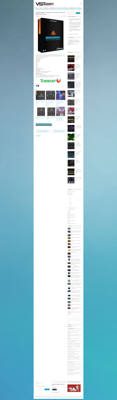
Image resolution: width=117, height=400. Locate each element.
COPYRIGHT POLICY (38, 383)
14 (75, 318)
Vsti (51, 125)
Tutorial (70, 221)
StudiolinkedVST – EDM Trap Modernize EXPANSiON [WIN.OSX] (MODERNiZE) (60, 118)
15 (77, 318)
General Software (71, 215)
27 (73, 320)
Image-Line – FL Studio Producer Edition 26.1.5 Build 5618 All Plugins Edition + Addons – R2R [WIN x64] (75, 259)
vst (49, 125)
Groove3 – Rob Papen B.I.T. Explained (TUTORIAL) (78, 109)
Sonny (68, 366)
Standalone (71, 203)
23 (79, 319)
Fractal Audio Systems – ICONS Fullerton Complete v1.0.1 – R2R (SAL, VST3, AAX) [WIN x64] (74, 335)
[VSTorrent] (45, 5)
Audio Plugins (71, 194)
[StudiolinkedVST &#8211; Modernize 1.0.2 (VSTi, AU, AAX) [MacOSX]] (50, 111)
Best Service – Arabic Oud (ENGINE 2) (75, 344)
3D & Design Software (71, 191)
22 (77, 319)
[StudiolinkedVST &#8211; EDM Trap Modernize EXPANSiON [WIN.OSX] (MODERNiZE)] (60, 111)
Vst (70, 204)
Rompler (47, 125)
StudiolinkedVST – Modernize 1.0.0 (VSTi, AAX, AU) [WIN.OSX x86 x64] (40, 102)
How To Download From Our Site (40, 386)
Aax (70, 195)
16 (79, 318)
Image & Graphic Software (72, 217)
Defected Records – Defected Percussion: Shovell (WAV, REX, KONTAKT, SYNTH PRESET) (78, 66)
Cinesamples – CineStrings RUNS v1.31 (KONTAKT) (77, 161)
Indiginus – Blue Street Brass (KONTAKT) (75, 343)
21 (75, 319)
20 (73, 319)
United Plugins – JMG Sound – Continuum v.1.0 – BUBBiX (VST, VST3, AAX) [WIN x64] (76, 263)
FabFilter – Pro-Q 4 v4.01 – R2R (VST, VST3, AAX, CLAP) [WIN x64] (78, 126)
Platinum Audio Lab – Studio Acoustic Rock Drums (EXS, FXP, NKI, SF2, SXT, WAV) (76, 232)
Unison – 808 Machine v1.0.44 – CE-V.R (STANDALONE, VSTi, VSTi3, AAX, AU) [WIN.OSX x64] (78, 75)
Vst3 (70, 206)
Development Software (72, 214)
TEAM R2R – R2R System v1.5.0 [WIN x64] (75, 366)
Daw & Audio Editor (71, 209)
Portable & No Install (71, 220)
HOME (36, 381)
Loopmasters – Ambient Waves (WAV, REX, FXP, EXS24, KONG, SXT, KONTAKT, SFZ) (76, 308)
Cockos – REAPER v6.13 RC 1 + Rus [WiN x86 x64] (78, 91)
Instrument (37, 125)
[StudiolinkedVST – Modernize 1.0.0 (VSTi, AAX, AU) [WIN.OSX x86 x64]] (40, 95)
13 (73, 318)
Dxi (70, 198)
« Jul (68, 322)
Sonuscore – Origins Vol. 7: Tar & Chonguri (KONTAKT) (78, 117)
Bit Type (70, 212)
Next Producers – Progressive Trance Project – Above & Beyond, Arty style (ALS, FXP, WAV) (76, 250)
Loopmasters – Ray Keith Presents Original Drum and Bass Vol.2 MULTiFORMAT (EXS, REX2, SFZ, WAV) (76, 299)
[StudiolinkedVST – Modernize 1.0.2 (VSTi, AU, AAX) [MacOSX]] (40, 111)
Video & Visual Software (72, 223)
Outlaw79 (69, 369)
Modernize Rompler (42, 125)
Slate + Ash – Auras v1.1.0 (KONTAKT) (75, 330)
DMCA (36, 384)
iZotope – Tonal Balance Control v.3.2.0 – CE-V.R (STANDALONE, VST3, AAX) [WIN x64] (76, 267)
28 (75, 320)
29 (77, 320)
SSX (70, 201)
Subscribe (54, 389)
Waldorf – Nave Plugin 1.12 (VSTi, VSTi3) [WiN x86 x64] (78, 178)
